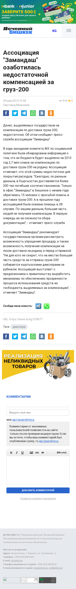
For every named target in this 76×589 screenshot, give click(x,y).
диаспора (19, 326)
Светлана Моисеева (16, 105)
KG (54, 31)
